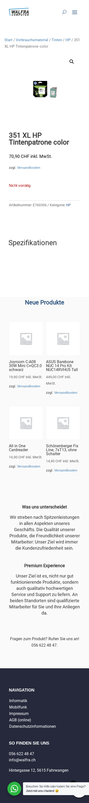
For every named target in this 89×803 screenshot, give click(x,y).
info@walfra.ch (22, 760)
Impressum (19, 713)
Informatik (18, 700)
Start (8, 40)
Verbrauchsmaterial (32, 40)
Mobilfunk (18, 707)
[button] (71, 61)
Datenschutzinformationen (32, 726)
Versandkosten (28, 167)
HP (68, 40)
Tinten (57, 40)
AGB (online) (20, 720)
